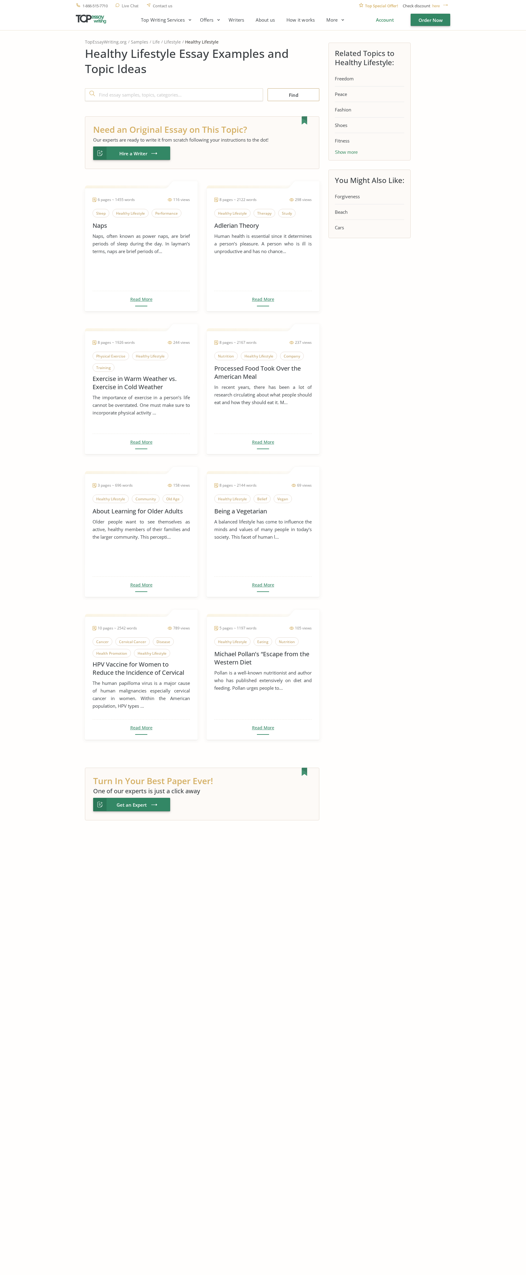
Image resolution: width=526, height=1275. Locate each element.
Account (385, 20)
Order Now (431, 20)
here (436, 6)
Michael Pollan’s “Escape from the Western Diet (261, 658)
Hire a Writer (133, 153)
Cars (339, 227)
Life (156, 42)
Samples (139, 42)
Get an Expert (132, 805)
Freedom (344, 79)
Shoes (341, 125)
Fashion (343, 110)
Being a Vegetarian (240, 511)
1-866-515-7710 (94, 6)
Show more (346, 152)
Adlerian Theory (236, 225)
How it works (300, 20)
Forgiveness (347, 196)
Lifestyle (172, 42)
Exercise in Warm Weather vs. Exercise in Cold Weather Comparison (135, 383)
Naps (100, 225)
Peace (341, 94)
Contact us (162, 6)
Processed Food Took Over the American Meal (257, 372)
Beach (341, 212)
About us (265, 20)
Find (293, 95)
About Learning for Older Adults (138, 511)
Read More (141, 299)
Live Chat (130, 6)
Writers (236, 20)
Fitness (342, 141)
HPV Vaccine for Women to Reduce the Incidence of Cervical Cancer (138, 668)
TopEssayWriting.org (106, 42)
